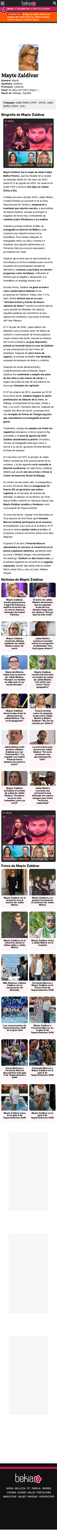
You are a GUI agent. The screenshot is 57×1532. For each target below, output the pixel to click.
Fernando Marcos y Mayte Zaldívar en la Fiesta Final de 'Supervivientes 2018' (42, 986)
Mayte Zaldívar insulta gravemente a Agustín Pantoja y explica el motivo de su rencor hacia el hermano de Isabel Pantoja (14, 607)
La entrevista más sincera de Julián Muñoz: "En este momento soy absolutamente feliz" (42, 753)
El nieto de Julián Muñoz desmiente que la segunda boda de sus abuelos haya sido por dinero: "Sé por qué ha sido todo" (42, 607)
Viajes (22, 1496)
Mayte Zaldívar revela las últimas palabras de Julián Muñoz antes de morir (15, 643)
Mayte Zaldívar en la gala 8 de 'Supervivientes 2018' (42, 1115)
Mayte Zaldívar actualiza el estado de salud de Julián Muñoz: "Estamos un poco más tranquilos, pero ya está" (14, 795)
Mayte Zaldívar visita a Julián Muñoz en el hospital (42, 943)
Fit (28, 1488)
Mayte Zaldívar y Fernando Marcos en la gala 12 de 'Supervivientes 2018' (42, 1029)
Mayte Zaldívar (41, 8)
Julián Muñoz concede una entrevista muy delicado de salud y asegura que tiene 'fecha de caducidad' (42, 795)
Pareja (36, 1488)
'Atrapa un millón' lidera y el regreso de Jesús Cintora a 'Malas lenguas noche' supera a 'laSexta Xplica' (28, 17)
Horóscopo (46, 1496)
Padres (46, 1488)
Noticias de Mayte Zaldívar (22, 579)
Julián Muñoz (23, 102)
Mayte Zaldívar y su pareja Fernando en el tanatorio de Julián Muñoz (42, 901)
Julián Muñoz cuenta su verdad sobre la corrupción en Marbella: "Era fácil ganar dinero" (42, 643)
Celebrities (23, 8)
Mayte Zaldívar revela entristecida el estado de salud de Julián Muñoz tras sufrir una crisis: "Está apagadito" (42, 679)
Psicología (44, 1492)
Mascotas (9, 1496)
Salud (31, 1492)
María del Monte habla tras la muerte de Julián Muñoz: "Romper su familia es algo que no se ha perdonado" (14, 678)
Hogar (21, 1492)
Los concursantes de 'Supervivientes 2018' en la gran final (14, 1028)
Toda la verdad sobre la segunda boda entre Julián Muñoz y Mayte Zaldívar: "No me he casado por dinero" (42, 717)
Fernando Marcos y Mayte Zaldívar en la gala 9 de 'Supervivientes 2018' (42, 1072)
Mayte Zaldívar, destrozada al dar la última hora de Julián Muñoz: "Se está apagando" (14, 715)
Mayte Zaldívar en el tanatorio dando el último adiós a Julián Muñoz (15, 944)
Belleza (20, 1488)
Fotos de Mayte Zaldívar (20, 865)
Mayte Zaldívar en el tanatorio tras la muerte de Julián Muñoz (15, 901)
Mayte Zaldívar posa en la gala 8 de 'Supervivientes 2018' (14, 1115)
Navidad (33, 1496)
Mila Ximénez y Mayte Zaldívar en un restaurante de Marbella (14, 986)
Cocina (11, 1492)
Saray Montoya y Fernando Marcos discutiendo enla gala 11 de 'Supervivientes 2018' (14, 1073)
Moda (10, 1488)
